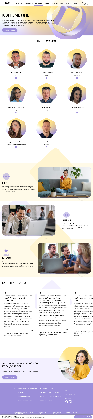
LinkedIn (16, 78)
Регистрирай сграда (55, 396)
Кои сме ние (38, 3)
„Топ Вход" (77, 335)
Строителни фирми (24, 396)
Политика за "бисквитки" (57, 412)
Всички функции (23, 404)
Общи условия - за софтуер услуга (71, 412)
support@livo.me (71, 391)
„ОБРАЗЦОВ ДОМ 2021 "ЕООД (12, 335)
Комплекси (21, 392)
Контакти (55, 3)
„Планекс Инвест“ (44, 335)
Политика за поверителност (43, 412)
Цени (61, 3)
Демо (75, 3)
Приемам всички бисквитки (83, 416)
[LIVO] (7, 3)
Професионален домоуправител (27, 388)
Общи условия (32, 412)
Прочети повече (41, 417)
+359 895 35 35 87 (72, 394)
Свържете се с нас (10, 30)
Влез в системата (85, 2)
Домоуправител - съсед (25, 400)
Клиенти (68, 3)
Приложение (29, 3)
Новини (47, 3)
